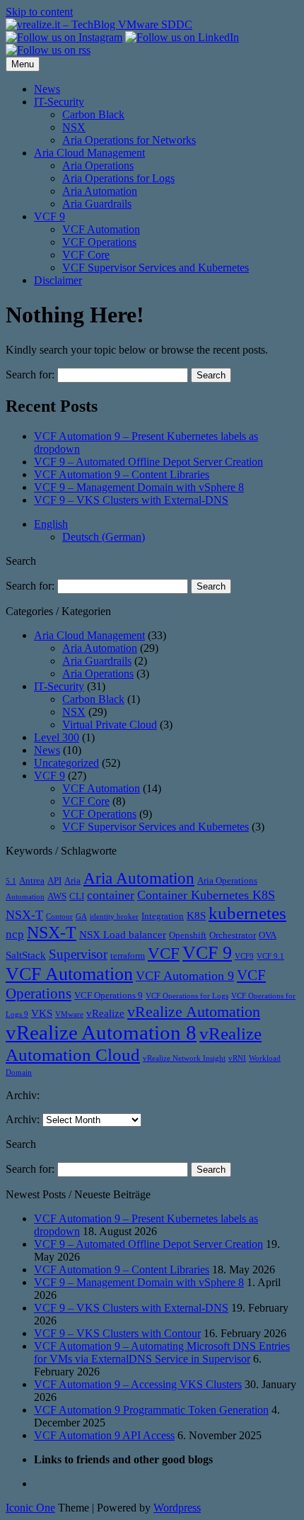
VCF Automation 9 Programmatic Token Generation (151, 1410)
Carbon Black (93, 114)
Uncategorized (66, 763)
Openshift (187, 935)
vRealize (105, 1013)
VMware (69, 1014)
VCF (164, 953)
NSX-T (51, 932)
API (54, 880)
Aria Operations (98, 165)
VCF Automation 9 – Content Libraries (121, 474)
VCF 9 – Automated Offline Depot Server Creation (148, 462)
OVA (267, 935)
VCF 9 (49, 216)
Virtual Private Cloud (109, 725)
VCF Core (86, 255)
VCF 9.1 (270, 956)
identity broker (114, 917)
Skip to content (39, 12)
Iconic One (30, 1508)
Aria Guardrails (96, 204)
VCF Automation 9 (185, 976)
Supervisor (78, 954)
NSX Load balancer (122, 934)
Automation (25, 897)
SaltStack (26, 955)
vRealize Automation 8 (101, 1032)
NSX (74, 127)
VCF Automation (101, 229)
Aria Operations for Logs (118, 178)
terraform (127, 955)
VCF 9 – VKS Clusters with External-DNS (131, 500)
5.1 (11, 881)
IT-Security (59, 102)
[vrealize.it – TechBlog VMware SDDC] (99, 24)
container (110, 895)
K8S (196, 915)
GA (81, 917)
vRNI (237, 1058)
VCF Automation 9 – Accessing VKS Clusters (138, 1384)
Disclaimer (58, 280)
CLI (76, 896)
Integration (162, 916)
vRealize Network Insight (184, 1058)
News (47, 89)
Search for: (30, 374)
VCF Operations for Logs (187, 996)
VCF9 (244, 956)
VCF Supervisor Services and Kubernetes (155, 267)
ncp (15, 934)
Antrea (32, 880)
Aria (72, 880)
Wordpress (177, 1508)
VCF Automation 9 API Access (104, 1435)
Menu (22, 64)
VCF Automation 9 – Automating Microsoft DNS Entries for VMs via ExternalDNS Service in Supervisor (162, 1352)
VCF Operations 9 (108, 995)
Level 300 (56, 737)
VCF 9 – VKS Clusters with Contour (117, 1333)
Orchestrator (232, 935)
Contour (59, 917)
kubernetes (247, 913)
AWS (56, 896)
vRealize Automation (193, 1011)
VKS (41, 1013)
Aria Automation (99, 191)
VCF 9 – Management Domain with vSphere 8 (139, 487)
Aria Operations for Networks (129, 140)
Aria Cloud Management (89, 153)
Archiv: (23, 1119)
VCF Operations (99, 242)
